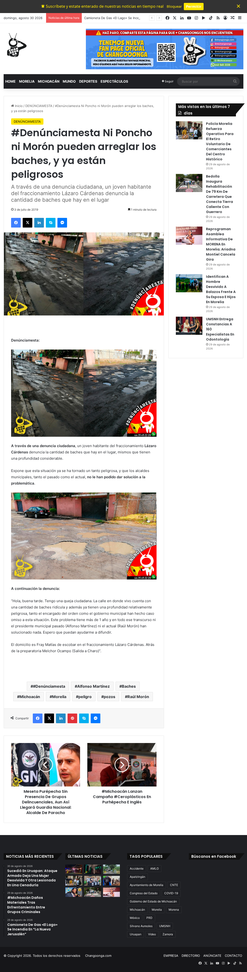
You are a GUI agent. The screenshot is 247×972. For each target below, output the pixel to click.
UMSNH (164, 926)
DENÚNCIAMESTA (38, 106)
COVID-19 (171, 893)
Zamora (168, 934)
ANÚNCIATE (212, 956)
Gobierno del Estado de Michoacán (153, 901)
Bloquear (174, 6)
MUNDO (69, 81)
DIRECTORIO (191, 956)
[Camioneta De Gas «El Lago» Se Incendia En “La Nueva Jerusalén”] (111, 869)
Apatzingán (137, 877)
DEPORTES (88, 81)
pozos (109, 696)
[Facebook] (16, 223)
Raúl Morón (138, 696)
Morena (174, 909)
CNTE (174, 885)
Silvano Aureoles (141, 926)
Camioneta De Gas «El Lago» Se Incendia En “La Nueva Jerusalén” (133, 18)
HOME (10, 81)
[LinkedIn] (39, 223)
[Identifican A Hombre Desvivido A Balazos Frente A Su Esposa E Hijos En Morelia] (189, 283)
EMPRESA (171, 956)
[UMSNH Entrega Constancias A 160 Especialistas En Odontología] (189, 326)
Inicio (18, 106)
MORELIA (26, 81)
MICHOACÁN (48, 81)
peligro (85, 696)
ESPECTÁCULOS (114, 81)
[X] (27, 223)
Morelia (59, 696)
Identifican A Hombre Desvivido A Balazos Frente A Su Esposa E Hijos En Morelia (221, 289)
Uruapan (135, 934)
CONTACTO (233, 956)
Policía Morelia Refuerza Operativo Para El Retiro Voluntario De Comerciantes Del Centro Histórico (219, 141)
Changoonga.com (98, 956)
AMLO (154, 868)
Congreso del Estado (144, 893)
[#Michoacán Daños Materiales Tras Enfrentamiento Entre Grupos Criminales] (92, 869)
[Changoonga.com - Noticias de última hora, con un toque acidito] (16, 45)
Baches (129, 686)
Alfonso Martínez (93, 686)
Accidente (137, 868)
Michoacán (30, 696)
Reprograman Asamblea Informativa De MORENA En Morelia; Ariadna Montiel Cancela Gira (220, 244)
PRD (149, 918)
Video (152, 934)
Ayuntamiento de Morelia (146, 885)
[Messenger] (62, 223)
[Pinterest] (72, 718)
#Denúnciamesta (49, 686)
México (135, 918)
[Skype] (50, 223)
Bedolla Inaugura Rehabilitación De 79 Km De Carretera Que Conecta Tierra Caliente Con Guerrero (219, 194)
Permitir (193, 6)
